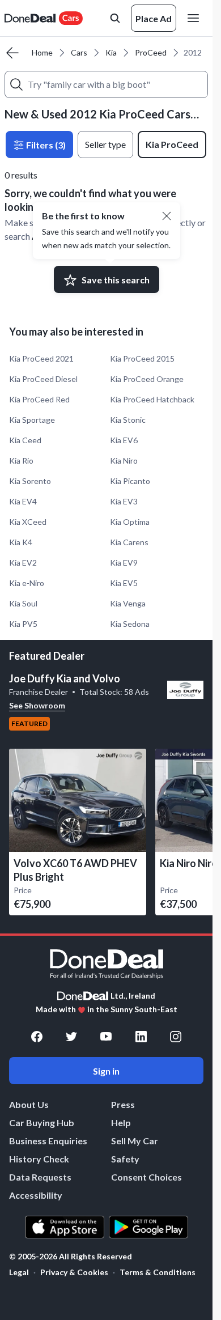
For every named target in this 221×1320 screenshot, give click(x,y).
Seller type (105, 144)
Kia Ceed (25, 440)
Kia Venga (128, 603)
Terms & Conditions (158, 1272)
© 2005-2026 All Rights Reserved (70, 1256)
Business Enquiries (48, 1140)
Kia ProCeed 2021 (41, 358)
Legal (19, 1272)
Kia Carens (129, 542)
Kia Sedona (130, 624)
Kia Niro (124, 460)
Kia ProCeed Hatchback (152, 399)
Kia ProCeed (172, 144)
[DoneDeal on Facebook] (37, 1036)
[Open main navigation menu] (195, 18)
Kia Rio (21, 460)
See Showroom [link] (37, 705)
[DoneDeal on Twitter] (71, 1036)
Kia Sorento (30, 481)
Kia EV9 (124, 562)
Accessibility (35, 1195)
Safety (125, 1158)
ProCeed (151, 52)
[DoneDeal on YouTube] (106, 1036)
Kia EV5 (124, 583)
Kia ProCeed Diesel (43, 379)
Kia (111, 52)
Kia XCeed (27, 522)
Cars (79, 52)
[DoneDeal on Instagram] (175, 1036)
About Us (29, 1104)
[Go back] (12, 53)
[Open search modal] (115, 18)
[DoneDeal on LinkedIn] (141, 1036)
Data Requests (40, 1177)
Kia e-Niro (26, 583)
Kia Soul (23, 603)
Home (42, 52)
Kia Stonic (128, 420)
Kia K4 (20, 542)
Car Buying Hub (41, 1122)
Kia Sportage (32, 420)
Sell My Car (134, 1140)
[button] (166, 215)
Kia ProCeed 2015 (142, 358)
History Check (39, 1158)
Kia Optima (130, 522)
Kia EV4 (23, 501)
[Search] (16, 84)
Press (123, 1104)
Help (121, 1122)
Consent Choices (146, 1177)
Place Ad (153, 18)
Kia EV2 (23, 562)
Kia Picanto (130, 481)
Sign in (106, 1071)
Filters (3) (45, 144)
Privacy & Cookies (74, 1272)
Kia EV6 (124, 440)
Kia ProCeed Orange (147, 379)
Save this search (116, 279)
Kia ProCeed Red (39, 399)
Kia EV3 (124, 501)
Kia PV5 (23, 624)
